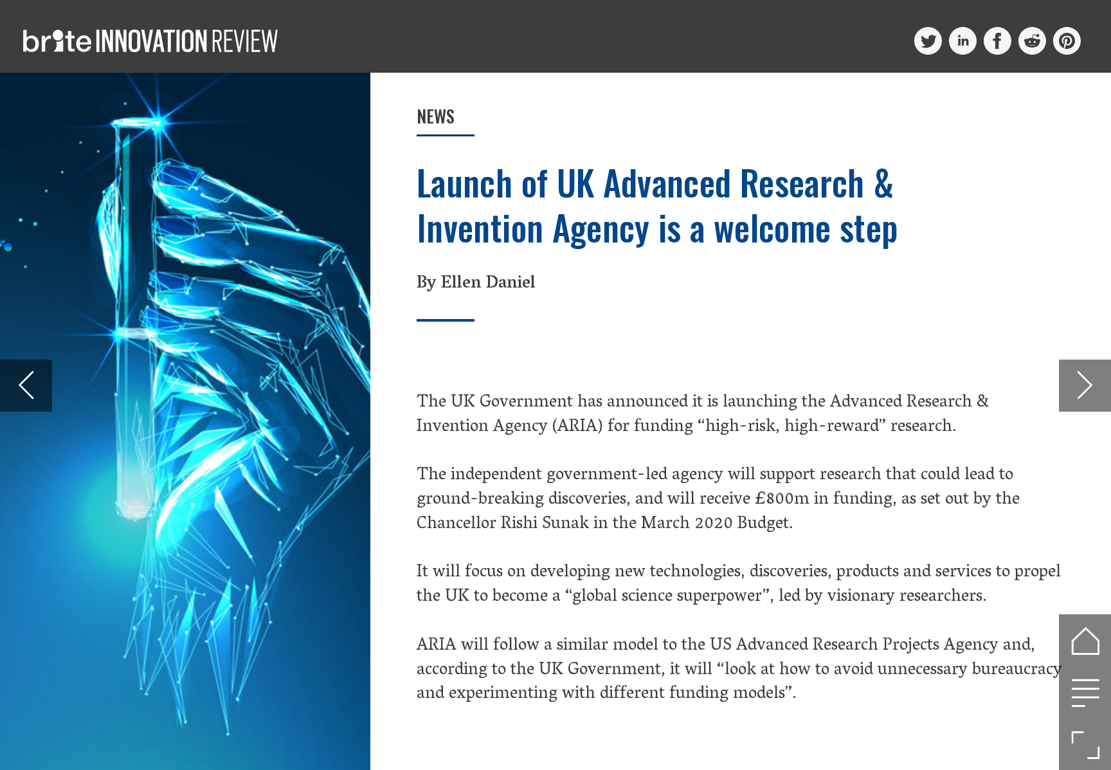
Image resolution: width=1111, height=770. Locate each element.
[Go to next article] (1085, 386)
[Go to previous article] (26, 386)
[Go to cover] (1085, 640)
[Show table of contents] (1085, 692)
